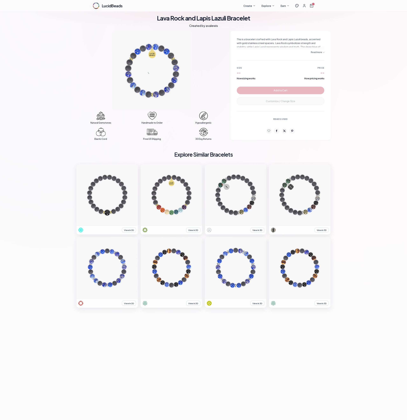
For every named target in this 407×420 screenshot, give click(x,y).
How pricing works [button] (314, 78)
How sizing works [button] (246, 78)
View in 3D (129, 230)
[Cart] (311, 5)
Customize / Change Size (280, 101)
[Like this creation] (269, 131)
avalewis (212, 25)
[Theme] (297, 5)
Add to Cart (280, 90)
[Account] (304, 5)
